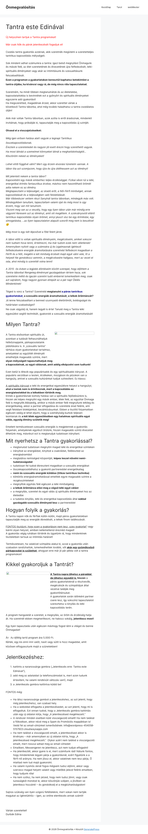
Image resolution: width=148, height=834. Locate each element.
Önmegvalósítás (20, 7)
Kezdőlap (106, 7)
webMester (133, 7)
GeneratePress (91, 829)
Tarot (119, 7)
